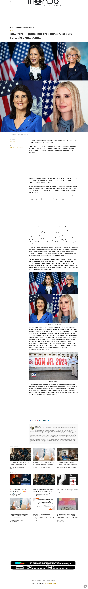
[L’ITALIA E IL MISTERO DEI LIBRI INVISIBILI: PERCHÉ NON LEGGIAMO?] (67, 454)
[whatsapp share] (43, 420)
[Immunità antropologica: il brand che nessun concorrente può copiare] (20, 454)
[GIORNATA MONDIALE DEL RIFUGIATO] (44, 504)
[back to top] (85, 586)
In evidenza (12, 486)
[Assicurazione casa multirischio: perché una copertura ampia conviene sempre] (44, 454)
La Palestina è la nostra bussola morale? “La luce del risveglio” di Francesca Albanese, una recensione (67, 515)
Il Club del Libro (61, 486)
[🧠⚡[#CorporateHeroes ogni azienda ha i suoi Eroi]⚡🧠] (20, 479)
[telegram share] (48, 420)
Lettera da (12, 30)
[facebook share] (30, 420)
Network (35, 486)
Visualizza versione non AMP (50, 583)
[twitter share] (32, 420)
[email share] (35, 420)
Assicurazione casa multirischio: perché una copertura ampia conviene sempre (19, 515)
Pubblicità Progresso (38, 511)
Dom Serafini (37, 426)
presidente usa (20, 147)
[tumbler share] (45, 420)
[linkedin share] (40, 420)
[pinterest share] (37, 420)
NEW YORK (12, 147)
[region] (44, 14)
